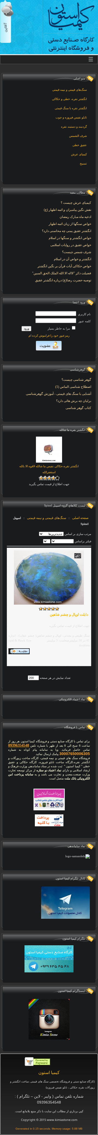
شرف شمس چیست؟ (76, 252)
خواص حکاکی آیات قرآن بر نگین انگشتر (64, 266)
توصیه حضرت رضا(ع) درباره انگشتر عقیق (63, 280)
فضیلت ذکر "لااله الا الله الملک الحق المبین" (61, 273)
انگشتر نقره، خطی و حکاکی (69, 99)
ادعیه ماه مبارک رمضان (75, 217)
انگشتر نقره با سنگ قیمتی (71, 108)
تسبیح (83, 163)
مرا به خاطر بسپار (59, 328)
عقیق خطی (79, 145)
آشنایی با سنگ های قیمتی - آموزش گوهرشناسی (58, 394)
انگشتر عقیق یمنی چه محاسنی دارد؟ (66, 231)
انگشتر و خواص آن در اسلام (72, 259)
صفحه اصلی (80, 518)
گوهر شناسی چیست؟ (76, 380)
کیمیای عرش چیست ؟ (76, 203)
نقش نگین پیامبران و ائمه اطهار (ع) (67, 210)
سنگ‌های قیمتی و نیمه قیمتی (69, 89)
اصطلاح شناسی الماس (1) (73, 387)
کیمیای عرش (79, 154)
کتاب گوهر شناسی (78, 408)
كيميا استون (49, 1072)
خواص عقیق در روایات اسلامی (70, 245)
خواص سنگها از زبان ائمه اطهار (70, 224)
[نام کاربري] (55, 313)
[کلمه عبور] (55, 320)
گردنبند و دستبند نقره (74, 126)
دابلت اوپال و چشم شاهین (69, 614)
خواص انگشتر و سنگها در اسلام (70, 238)
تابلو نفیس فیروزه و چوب (71, 117)
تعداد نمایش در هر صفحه (55, 677)
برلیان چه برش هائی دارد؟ (73, 401)
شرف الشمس (78, 135)
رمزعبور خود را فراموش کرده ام (49, 335)
